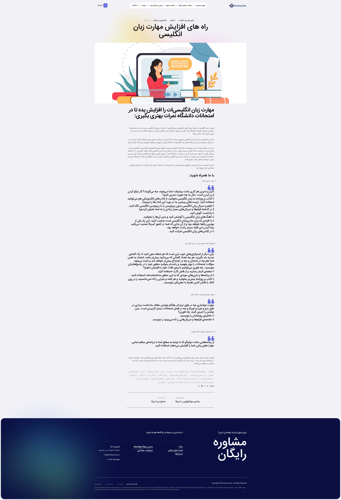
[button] (101, 5)
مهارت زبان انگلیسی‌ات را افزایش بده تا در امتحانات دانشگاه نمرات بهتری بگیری (190, 382)
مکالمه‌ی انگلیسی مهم (142, 379)
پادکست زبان (151, 375)
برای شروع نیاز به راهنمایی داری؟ (232, 432)
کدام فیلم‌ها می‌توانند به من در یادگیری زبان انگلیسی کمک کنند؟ (195, 379)
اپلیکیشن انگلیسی (133, 372)
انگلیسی (211, 375)
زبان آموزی (142, 375)
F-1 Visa (210, 372)
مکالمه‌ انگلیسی (170, 379)
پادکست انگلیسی (162, 375)
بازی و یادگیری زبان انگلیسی (198, 375)
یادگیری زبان (161, 382)
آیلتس (143, 372)
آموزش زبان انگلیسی (152, 372)
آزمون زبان (169, 372)
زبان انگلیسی (133, 375)
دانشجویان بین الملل (160, 20)
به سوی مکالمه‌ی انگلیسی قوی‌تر (179, 375)
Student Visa (183, 372)
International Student (198, 372)
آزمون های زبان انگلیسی (186, 20)
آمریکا (162, 372)
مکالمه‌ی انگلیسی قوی (157, 379)
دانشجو (172, 20)
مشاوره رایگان (229, 448)
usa (176, 372)
